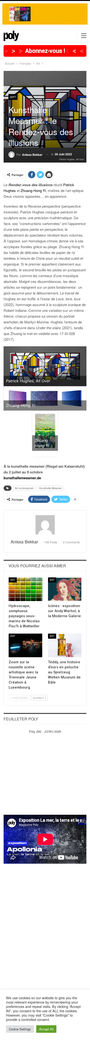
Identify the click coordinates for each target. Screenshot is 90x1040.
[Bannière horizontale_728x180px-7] (45, 13)
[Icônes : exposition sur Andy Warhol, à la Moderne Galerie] (65, 589)
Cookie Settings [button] (20, 1029)
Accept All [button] (46, 1029)
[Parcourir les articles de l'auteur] (45, 524)
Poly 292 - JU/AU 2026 (45, 731)
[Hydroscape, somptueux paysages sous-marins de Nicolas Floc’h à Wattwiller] (25, 589)
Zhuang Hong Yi (33, 190)
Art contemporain (24, 488)
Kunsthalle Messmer (50, 488)
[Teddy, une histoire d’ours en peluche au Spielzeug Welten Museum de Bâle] (65, 645)
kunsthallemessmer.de (22, 477)
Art (13, 97)
